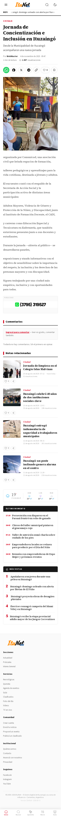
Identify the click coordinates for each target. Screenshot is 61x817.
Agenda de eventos (11, 688)
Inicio (6, 815)
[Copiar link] (36, 70)
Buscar (18, 815)
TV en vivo (7, 710)
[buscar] (47, 5)
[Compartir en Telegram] (29, 70)
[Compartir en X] (21, 70)
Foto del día (8, 701)
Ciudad (7, 21)
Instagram (7, 779)
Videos (6, 705)
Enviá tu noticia (9, 727)
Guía (5, 692)
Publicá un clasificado (12, 736)
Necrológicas (8, 679)
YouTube (7, 783)
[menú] (6, 5)
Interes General (9, 666)
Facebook (7, 775)
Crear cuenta (8, 723)
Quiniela (6, 684)
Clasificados (8, 696)
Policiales (7, 662)
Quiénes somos (9, 749)
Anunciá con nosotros (12, 757)
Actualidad (7, 657)
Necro (43, 815)
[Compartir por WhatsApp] (6, 70)
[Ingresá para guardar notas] (54, 70)
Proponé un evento (11, 731)
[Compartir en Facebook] (14, 70)
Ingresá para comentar (17, 332)
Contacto (7, 753)
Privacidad (7, 762)
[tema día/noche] (55, 5)
